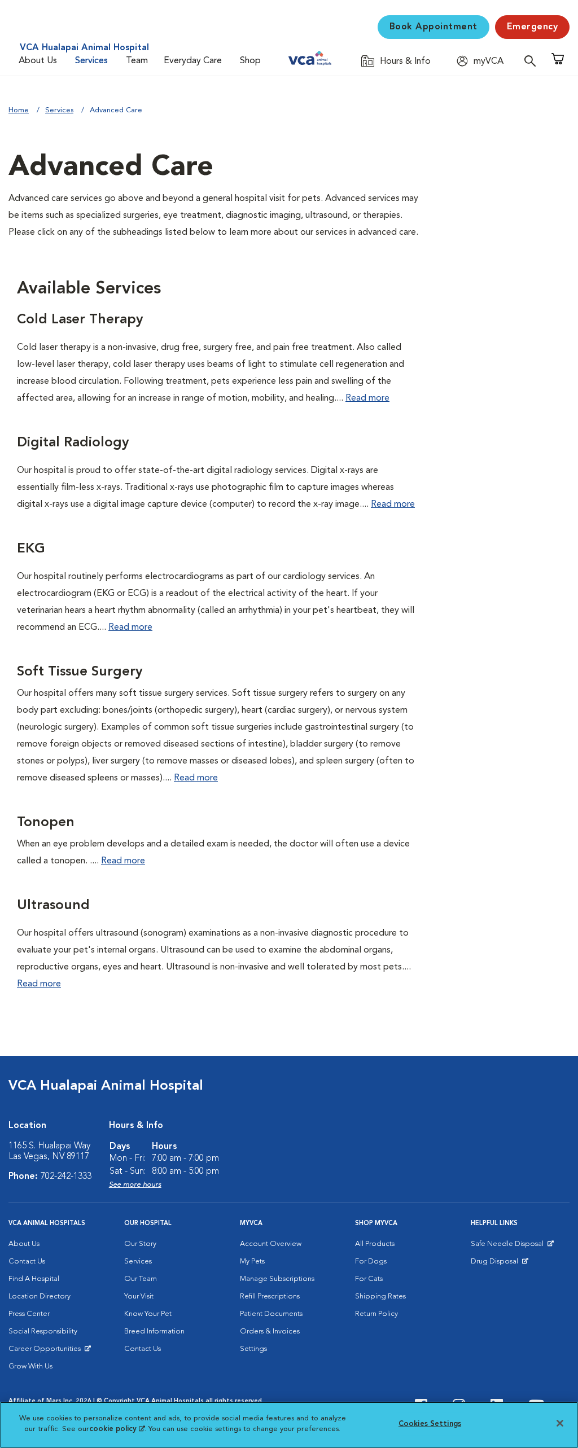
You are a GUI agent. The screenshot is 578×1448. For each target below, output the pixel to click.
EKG (31, 549)
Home (18, 110)
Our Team (140, 1279)
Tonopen (46, 823)
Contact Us (26, 1261)
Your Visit (139, 1296)
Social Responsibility (42, 1331)
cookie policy (116, 1429)
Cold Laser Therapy (80, 320)
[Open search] (533, 60)
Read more (367, 398)
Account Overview (270, 1244)
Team (137, 60)
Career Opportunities (46, 1351)
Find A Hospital (33, 1279)
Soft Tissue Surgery (79, 672)
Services (91, 60)
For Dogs (371, 1261)
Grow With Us (30, 1366)
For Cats (369, 1279)
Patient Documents (271, 1314)
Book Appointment (433, 27)
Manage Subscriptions (277, 1279)
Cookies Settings (430, 1424)
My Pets (252, 1261)
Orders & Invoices (270, 1331)
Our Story (140, 1244)
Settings (253, 1349)
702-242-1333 (66, 1176)
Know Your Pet (148, 1314)
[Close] (560, 1423)
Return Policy (376, 1314)
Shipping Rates (380, 1296)
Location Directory (39, 1296)
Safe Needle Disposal (509, 1246)
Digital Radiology (73, 443)
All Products (375, 1244)
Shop (250, 60)
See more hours (135, 1184)
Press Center (29, 1314)
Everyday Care (193, 60)
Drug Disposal (499, 1264)
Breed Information (154, 1331)
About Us (38, 60)
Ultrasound (53, 905)
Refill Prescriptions (270, 1296)
